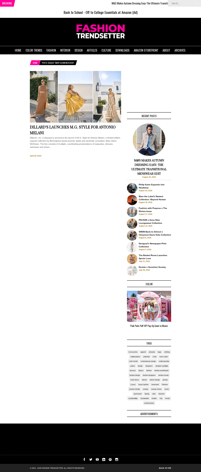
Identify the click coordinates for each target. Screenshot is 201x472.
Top (161, 398)
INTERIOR (65, 50)
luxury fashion (143, 384)
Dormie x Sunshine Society (152, 267)
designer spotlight (162, 366)
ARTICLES (92, 50)
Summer (161, 394)
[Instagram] (116, 460)
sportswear (138, 394)
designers (149, 366)
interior (144, 380)
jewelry (165, 380)
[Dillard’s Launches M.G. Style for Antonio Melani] (75, 122)
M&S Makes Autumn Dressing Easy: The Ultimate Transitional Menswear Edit (140, 3)
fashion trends (163, 375)
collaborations (135, 357)
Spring (147, 394)
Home (35, 62)
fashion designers (149, 375)
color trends (133, 361)
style (154, 394)
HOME (18, 50)
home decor (135, 380)
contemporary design (148, 361)
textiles (154, 398)
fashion (149, 370)
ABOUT (166, 50)
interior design (155, 380)
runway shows (156, 389)
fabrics (141, 370)
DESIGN (79, 50)
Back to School (73, 12)
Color (155, 357)
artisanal (152, 352)
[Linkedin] (103, 460)
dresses (133, 370)
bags (159, 352)
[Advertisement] (149, 89)
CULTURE (106, 50)
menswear (155, 384)
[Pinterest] (110, 460)
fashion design (135, 375)
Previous (121, 312)
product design (134, 389)
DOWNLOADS (122, 50)
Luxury (133, 384)
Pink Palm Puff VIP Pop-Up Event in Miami (149, 326)
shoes (167, 389)
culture (132, 366)
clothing (167, 352)
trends (167, 398)
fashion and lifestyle (161, 370)
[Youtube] (97, 460)
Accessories (133, 352)
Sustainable (145, 398)
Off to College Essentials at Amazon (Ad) (111, 12)
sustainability (133, 398)
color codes (164, 357)
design (140, 366)
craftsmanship (164, 361)
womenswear (149, 403)
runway (145, 389)
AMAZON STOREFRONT (146, 50)
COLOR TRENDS (34, 50)
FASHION (51, 50)
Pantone (165, 384)
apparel (143, 352)
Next (177, 312)
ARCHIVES (180, 50)
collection (146, 357)
